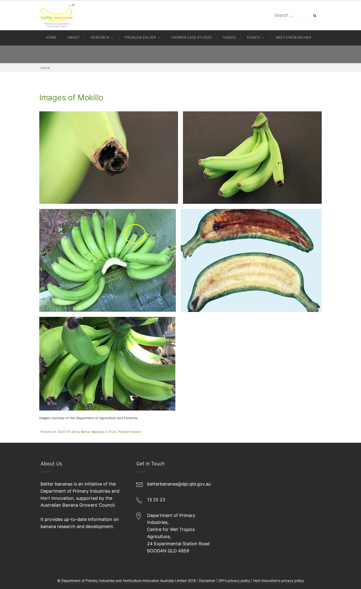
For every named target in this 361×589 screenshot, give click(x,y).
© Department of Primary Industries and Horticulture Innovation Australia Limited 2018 (126, 580)
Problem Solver (129, 432)
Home (45, 68)
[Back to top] (345, 573)
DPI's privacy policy (234, 580)
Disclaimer (207, 580)
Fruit (112, 432)
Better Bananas (92, 432)
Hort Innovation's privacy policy (278, 580)
